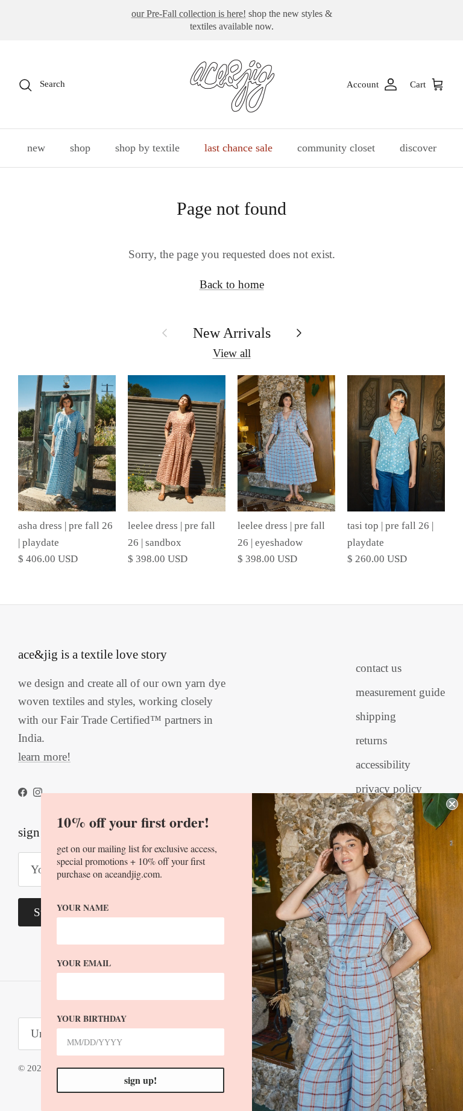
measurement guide (400, 692)
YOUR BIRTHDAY (92, 1018)
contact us (379, 668)
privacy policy (389, 788)
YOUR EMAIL (84, 963)
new (36, 148)
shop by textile (147, 148)
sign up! (140, 1080)
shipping (376, 716)
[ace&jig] (232, 84)
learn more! (44, 756)
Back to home (232, 284)
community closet (336, 148)
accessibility (383, 764)
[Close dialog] (452, 804)
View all (232, 353)
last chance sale (238, 148)
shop (80, 148)
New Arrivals (232, 332)
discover (418, 148)
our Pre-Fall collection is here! (188, 13)
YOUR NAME (83, 907)
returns (371, 740)
